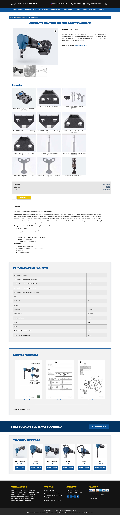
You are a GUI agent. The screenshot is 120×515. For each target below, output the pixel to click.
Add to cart (24, 198)
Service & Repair (81, 9)
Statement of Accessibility (97, 495)
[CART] (106, 4)
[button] (55, 31)
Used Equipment (43, 9)
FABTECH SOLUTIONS (27, 3)
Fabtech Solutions (17, 9)
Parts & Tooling (67, 9)
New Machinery (29, 9)
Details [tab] (17, 206)
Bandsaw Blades (55, 9)
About (100, 9)
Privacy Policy (94, 498)
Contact (92, 9)
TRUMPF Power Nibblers (22, 17)
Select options (36, 468)
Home (12, 17)
